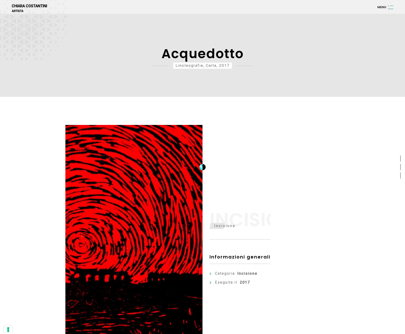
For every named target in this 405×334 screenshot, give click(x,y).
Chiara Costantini (29, 6)
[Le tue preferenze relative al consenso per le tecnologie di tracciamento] (8, 329)
